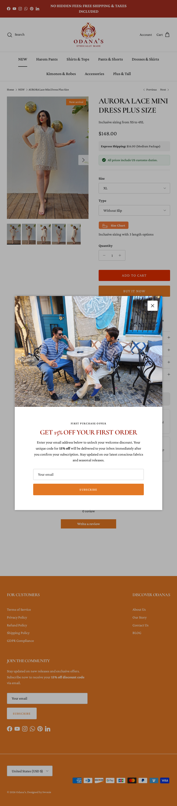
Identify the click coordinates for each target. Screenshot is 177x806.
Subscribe (88, 489)
